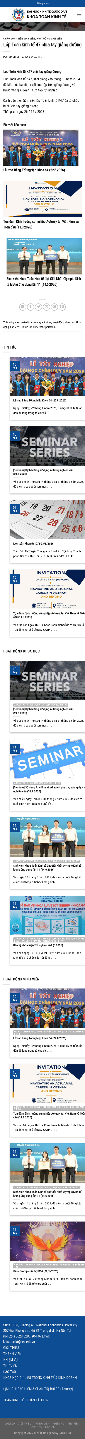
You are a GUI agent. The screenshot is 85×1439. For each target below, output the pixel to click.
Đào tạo (9, 1372)
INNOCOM (65, 1433)
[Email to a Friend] (46, 307)
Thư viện (10, 1366)
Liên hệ (50, 1426)
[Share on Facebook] (30, 307)
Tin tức (24, 327)
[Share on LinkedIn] (62, 307)
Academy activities (41, 322)
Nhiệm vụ (10, 1360)
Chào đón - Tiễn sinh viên (19, 38)
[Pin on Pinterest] (54, 307)
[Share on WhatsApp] (22, 307)
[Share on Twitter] (38, 307)
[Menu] (79, 14)
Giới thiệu (11, 1348)
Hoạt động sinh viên (49, 38)
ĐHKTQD (10, 1423)
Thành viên (12, 1354)
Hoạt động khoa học (64, 322)
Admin (38, 56)
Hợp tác (36, 1426)
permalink (50, 327)
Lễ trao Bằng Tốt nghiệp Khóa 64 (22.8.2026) (34, 170)
